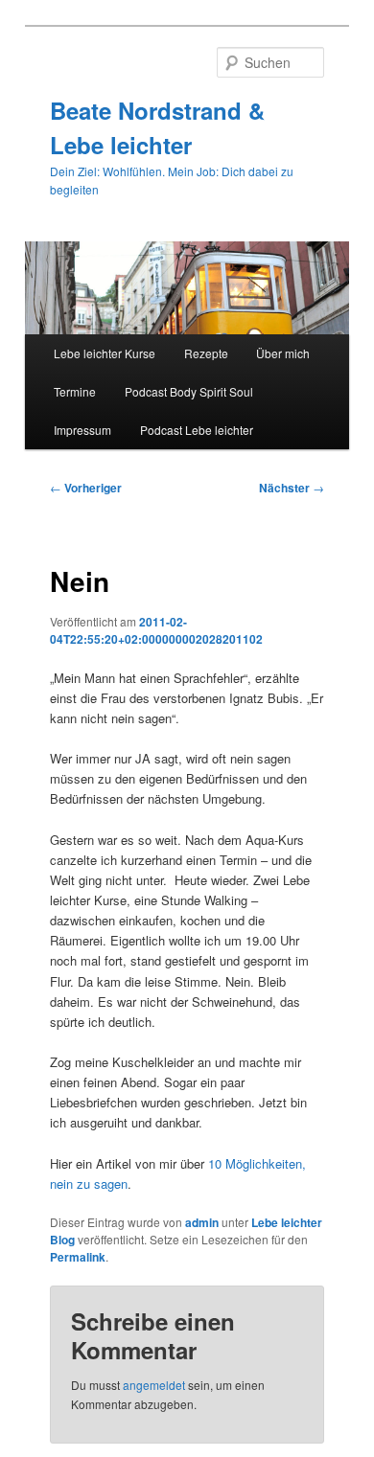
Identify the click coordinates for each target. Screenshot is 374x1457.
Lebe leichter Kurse (104, 353)
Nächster (291, 487)
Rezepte (206, 353)
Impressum (82, 429)
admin (202, 1222)
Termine (75, 391)
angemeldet (154, 1385)
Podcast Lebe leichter (196, 429)
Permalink (77, 1256)
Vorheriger (86, 487)
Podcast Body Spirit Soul (189, 391)
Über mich (283, 353)
